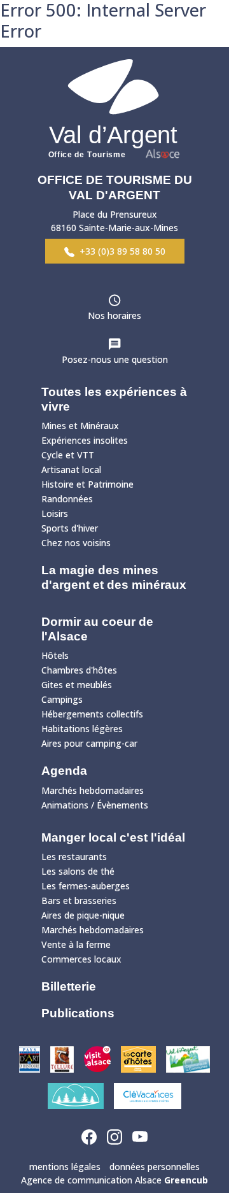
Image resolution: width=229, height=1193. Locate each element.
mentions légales (65, 1167)
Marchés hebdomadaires (92, 790)
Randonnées (67, 499)
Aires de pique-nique (83, 915)
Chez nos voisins (76, 543)
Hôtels (55, 655)
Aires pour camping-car (89, 743)
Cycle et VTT (67, 455)
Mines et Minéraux (80, 426)
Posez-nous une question (115, 359)
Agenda (64, 770)
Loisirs (54, 513)
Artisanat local (71, 469)
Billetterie (68, 986)
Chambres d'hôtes (79, 670)
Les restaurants (74, 857)
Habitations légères (82, 729)
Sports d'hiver (69, 528)
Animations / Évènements (94, 805)
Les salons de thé (77, 871)
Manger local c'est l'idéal (113, 837)
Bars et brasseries (78, 900)
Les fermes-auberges (85, 886)
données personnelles (154, 1167)
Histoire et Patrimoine (87, 484)
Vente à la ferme (76, 944)
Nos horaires (114, 315)
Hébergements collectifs (92, 714)
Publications (77, 1013)
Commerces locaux (81, 959)
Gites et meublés (76, 685)
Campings (62, 699)
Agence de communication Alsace (114, 1180)
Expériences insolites (84, 440)
